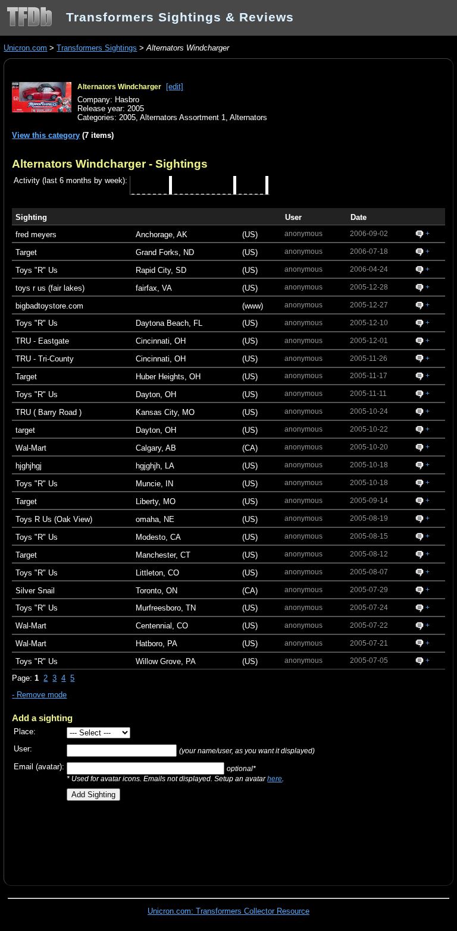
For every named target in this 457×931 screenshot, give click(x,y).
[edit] (174, 86)
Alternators (248, 117)
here (274, 778)
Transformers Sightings (97, 47)
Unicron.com (25, 47)
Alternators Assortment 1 (183, 117)
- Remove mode (39, 694)
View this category (46, 135)
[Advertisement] (151, 839)
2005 (127, 117)
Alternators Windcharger (119, 87)
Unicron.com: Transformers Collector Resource (228, 911)
